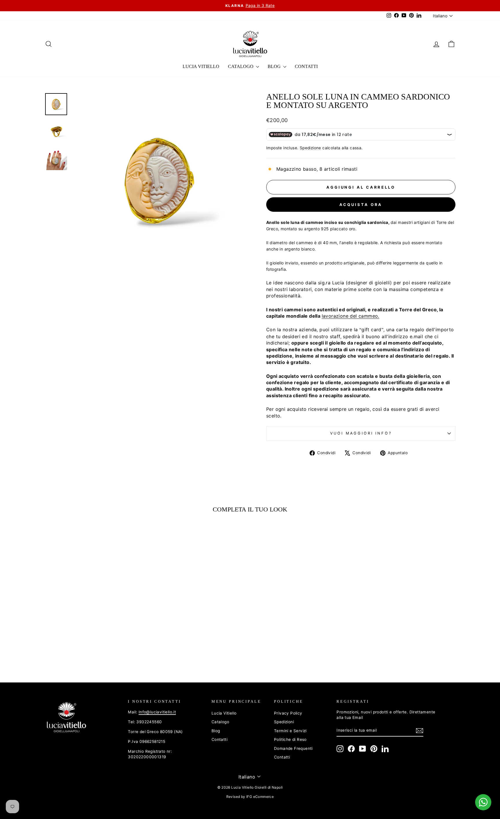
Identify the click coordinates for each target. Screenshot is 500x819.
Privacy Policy (288, 713)
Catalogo (241, 66)
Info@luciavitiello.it (157, 712)
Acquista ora (361, 204)
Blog (275, 66)
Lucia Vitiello (201, 66)
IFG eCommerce (260, 796)
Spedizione (310, 148)
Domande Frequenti (293, 748)
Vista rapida (93, 618)
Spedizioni (284, 721)
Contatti (306, 66)
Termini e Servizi (290, 730)
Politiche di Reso (290, 739)
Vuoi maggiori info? (361, 433)
